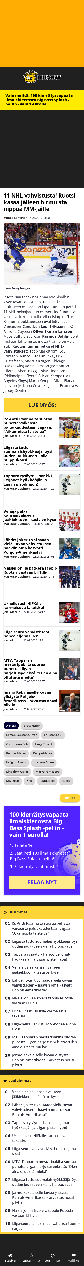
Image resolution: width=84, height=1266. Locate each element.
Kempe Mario (42, 753)
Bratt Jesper (31, 726)
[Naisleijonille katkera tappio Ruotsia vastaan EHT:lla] (69, 577)
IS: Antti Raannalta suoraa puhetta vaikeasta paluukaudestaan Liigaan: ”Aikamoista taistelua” (28, 425)
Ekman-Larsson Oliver (21, 735)
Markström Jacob (48, 771)
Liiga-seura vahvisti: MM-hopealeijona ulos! (27, 634)
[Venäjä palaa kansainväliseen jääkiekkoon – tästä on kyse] (69, 520)
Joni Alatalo (12, 436)
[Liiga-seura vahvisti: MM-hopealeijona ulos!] (69, 640)
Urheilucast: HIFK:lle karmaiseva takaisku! (24, 605)
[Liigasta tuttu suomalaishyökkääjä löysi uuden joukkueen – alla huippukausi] (69, 456)
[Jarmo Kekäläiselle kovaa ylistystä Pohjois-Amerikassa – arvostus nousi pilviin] (69, 701)
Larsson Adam (44, 762)
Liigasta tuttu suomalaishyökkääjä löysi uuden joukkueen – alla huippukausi (28, 453)
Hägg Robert (43, 744)
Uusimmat (17, 912)
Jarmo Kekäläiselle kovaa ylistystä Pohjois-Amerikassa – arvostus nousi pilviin (30, 698)
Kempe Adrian (16, 753)
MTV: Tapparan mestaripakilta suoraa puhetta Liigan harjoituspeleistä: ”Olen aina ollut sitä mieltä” (30, 669)
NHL (29, 781)
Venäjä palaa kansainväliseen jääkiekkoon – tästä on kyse (30, 515)
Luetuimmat (19, 1080)
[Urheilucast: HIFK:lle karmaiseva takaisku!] (69, 612)
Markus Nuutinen (17, 488)
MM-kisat (12, 781)
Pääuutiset (47, 781)
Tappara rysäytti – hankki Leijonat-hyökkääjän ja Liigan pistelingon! (28, 480)
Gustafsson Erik (17, 744)
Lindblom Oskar (17, 771)
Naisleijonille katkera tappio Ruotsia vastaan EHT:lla (30, 570)
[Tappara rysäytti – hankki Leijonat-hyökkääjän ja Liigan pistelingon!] (69, 484)
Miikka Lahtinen (16, 218)
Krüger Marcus (16, 762)
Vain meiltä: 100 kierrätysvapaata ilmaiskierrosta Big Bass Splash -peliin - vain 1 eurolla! (39, 100)
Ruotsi (66, 781)
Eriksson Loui (53, 735)
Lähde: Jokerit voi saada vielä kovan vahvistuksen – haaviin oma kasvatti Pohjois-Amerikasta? (29, 546)
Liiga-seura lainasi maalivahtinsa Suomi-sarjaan (46, 1226)
